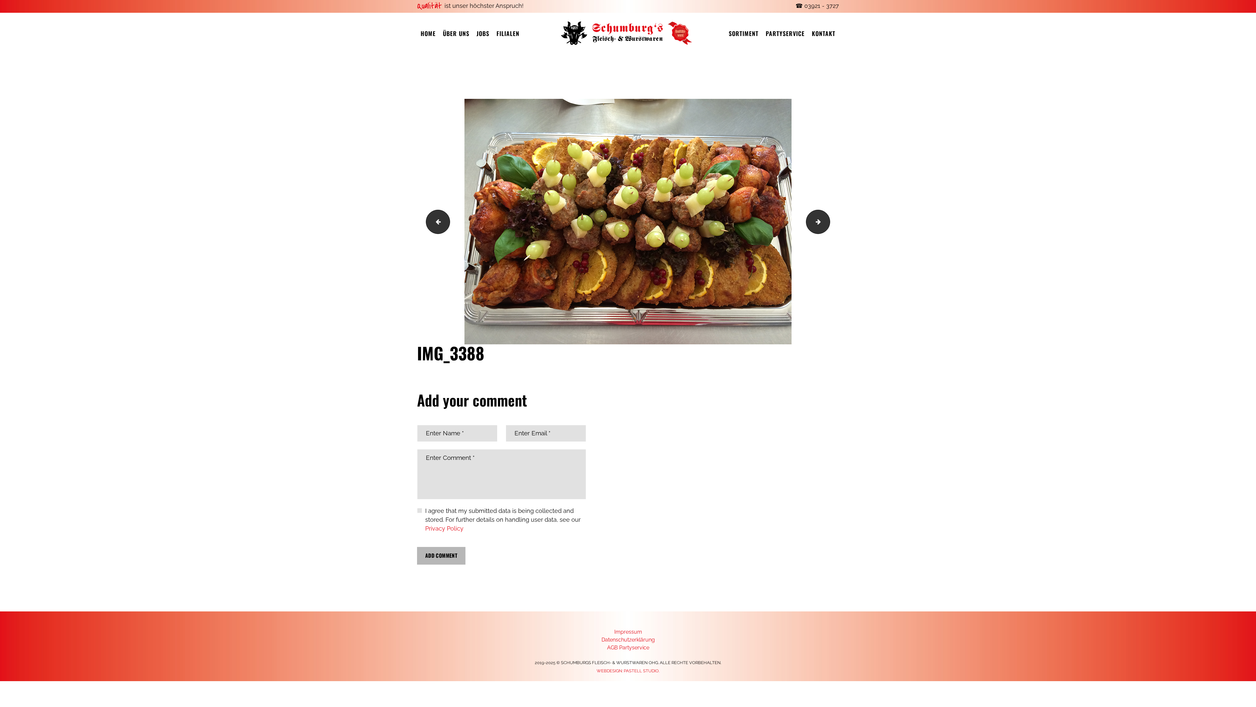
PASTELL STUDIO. (641, 670)
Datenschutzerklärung (628, 640)
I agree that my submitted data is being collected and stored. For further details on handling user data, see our (503, 519)
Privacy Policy (444, 528)
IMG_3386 (435, 221)
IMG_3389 (827, 221)
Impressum (628, 632)
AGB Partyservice (628, 647)
